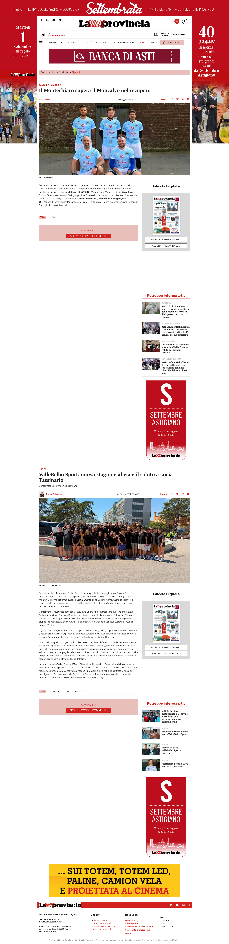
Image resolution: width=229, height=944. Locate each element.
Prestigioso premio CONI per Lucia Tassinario (175, 765)
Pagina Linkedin (62, 20)
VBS (69, 691)
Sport (76, 72)
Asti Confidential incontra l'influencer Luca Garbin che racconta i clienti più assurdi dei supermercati (176, 330)
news (53, 217)
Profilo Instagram (49, 20)
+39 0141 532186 (101, 920)
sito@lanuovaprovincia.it (101, 929)
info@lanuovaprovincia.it (101, 923)
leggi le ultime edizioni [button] (165, 239)
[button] (184, 21)
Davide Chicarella (54, 494)
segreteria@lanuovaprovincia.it (104, 926)
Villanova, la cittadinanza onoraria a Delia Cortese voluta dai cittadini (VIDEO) (175, 348)
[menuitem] (54, 42)
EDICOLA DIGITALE (165, 35)
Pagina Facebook (43, 20)
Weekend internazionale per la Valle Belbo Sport (175, 733)
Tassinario (56, 691)
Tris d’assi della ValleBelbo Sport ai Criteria (172, 750)
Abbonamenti (180, 34)
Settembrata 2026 (56, 35)
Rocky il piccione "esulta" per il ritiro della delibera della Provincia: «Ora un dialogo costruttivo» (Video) (175, 311)
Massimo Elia (44, 99)
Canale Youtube (55, 20)
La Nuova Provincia (58, 72)
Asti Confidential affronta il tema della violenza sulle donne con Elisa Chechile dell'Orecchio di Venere (175, 367)
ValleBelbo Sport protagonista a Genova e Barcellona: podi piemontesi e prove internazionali (175, 716)
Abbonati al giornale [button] (165, 245)
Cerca (176, 21)
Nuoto (79, 691)
